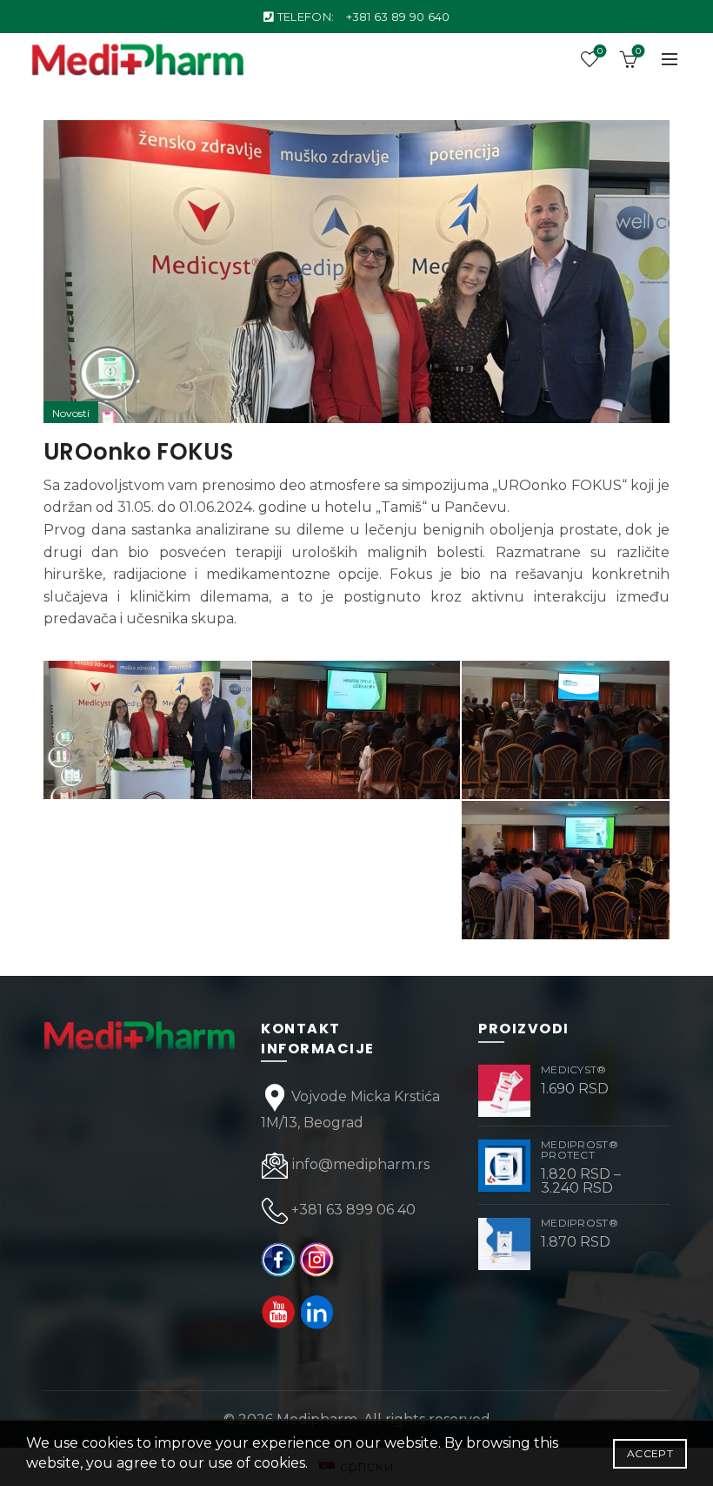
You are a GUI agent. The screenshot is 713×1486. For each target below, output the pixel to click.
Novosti (71, 413)
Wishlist (600, 51)
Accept (650, 1453)
